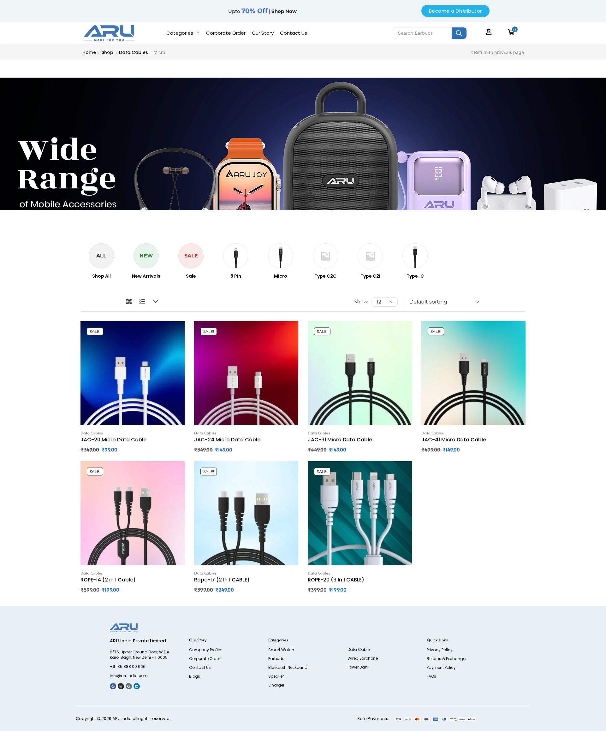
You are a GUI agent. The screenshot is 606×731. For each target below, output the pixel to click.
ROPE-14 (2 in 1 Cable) (108, 579)
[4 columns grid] (129, 302)
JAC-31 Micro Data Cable (340, 439)
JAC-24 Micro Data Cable (227, 439)
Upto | (262, 11)
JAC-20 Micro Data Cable (113, 439)
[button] (489, 32)
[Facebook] (113, 686)
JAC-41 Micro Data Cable (453, 439)
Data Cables (133, 52)
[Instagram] (121, 686)
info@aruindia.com (129, 675)
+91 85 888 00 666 (128, 666)
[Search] (459, 33)
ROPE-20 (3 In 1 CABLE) (336, 579)
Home (89, 52)
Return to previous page (499, 52)
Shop (107, 52)
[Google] (129, 686)
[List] (142, 302)
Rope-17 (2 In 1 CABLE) (222, 579)
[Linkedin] (137, 686)
